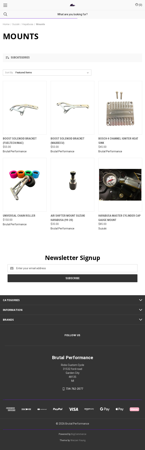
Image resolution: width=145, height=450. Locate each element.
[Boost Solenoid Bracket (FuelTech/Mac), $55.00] (25, 108)
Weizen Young (78, 440)
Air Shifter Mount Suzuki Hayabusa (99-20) (68, 218)
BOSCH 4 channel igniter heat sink (118, 141)
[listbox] (53, 72)
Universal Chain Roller (19, 215)
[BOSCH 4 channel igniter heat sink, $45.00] (120, 108)
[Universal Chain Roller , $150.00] (25, 185)
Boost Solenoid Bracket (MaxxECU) (67, 141)
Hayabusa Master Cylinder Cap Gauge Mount (119, 218)
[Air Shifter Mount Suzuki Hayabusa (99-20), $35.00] (72, 185)
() (140, 4)
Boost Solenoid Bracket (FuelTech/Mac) (20, 141)
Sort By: (9, 72)
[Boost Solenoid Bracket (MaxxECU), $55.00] (72, 108)
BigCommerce (78, 434)
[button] (72, 58)
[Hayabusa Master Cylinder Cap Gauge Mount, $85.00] (120, 185)
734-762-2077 (74, 388)
